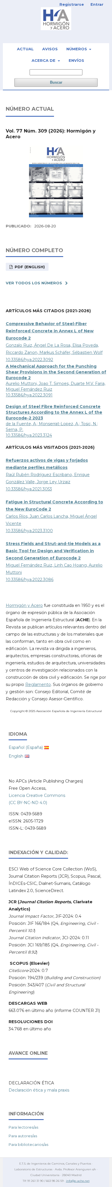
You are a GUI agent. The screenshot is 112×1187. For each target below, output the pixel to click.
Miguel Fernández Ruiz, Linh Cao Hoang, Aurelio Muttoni (54, 558)
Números (77, 49)
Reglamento (38, 684)
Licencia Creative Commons (37, 795)
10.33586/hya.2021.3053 (29, 489)
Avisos (50, 49)
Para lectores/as (23, 1127)
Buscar (56, 82)
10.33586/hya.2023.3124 (29, 435)
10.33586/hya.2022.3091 (29, 395)
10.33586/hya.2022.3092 (29, 359)
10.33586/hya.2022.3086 (29, 579)
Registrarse (71, 4)
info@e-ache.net (78, 1181)
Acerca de (44, 60)
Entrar (96, 4)
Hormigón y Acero (24, 605)
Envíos (76, 60)
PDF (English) (29, 266)
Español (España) (26, 747)
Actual (25, 49)
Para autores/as (23, 1136)
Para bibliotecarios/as (28, 1144)
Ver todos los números (34, 283)
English (16, 756)
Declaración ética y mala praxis (39, 1090)
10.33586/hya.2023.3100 (29, 530)
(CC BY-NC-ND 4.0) (28, 802)
